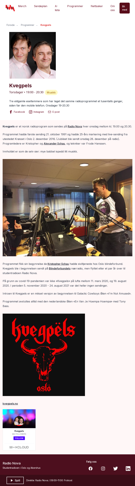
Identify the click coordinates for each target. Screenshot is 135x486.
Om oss (112, 8)
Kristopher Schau (58, 263)
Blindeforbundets (59, 268)
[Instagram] (103, 468)
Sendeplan (40, 6)
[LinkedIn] (128, 468)
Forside (11, 25)
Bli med (124, 8)
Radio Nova (75, 126)
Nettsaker (97, 6)
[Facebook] (90, 468)
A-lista (57, 8)
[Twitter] (115, 468)
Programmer (75, 6)
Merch (22, 6)
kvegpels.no (10, 403)
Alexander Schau (54, 143)
